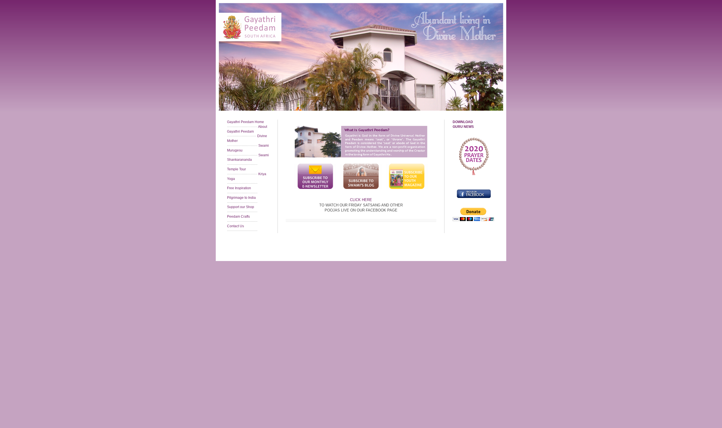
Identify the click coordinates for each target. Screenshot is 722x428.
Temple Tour (236, 169)
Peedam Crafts (238, 217)
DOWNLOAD (463, 122)
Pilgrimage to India (241, 198)
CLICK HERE (361, 200)
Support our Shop (240, 207)
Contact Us (235, 226)
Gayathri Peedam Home (245, 122)
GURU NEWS (463, 127)
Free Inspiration (239, 188)
